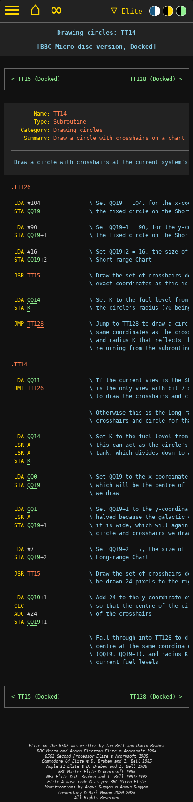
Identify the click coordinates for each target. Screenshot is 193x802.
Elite (126, 11)
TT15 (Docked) (39, 79)
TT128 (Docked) (153, 79)
